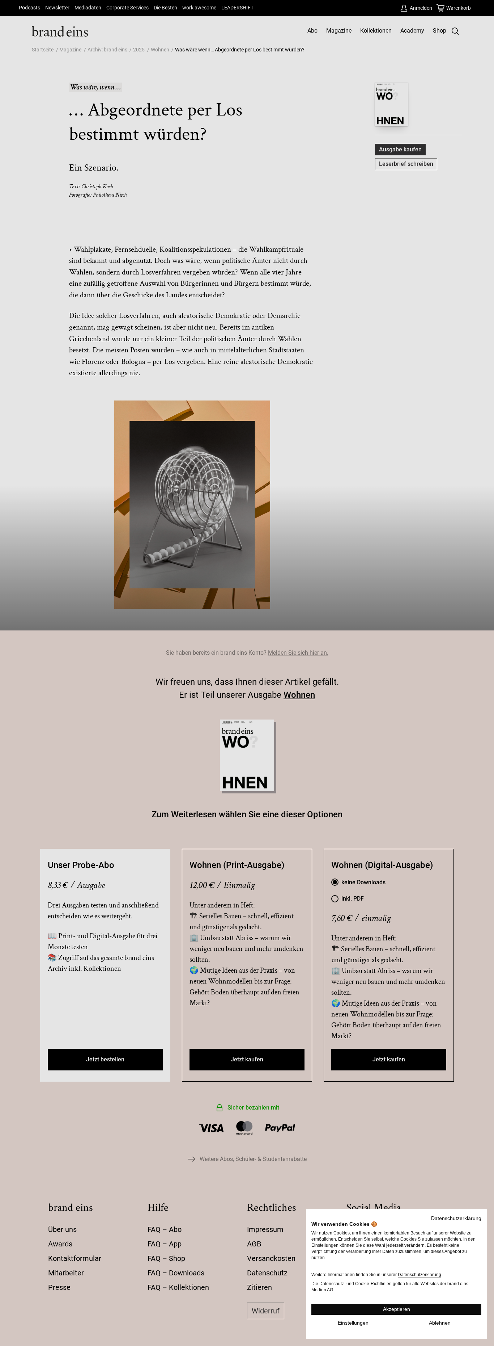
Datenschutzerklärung (456, 1218)
